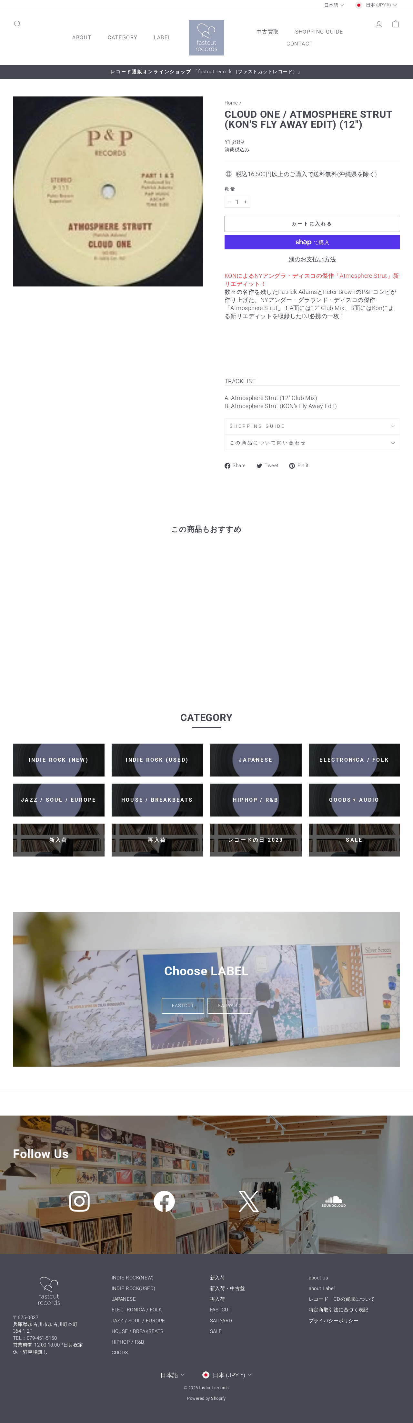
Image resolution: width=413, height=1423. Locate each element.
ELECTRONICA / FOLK (137, 1310)
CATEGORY (123, 38)
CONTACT (300, 44)
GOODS (120, 1353)
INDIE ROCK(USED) (134, 1288)
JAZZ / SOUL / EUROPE (138, 1321)
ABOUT (82, 38)
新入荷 (217, 1278)
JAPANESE (124, 1299)
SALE (216, 1331)
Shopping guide (257, 426)
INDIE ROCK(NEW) (133, 1278)
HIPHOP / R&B (128, 1342)
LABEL (162, 38)
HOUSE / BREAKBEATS (138, 1331)
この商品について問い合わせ (268, 443)
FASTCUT (183, 1005)
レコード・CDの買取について (342, 1299)
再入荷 (217, 1299)
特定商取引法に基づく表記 (338, 1310)
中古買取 (268, 32)
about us (318, 1278)
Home (231, 103)
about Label (322, 1288)
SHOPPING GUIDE (319, 32)
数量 (231, 189)
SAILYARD (229, 1005)
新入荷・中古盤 (227, 1288)
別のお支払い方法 (312, 259)
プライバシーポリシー (334, 1321)
